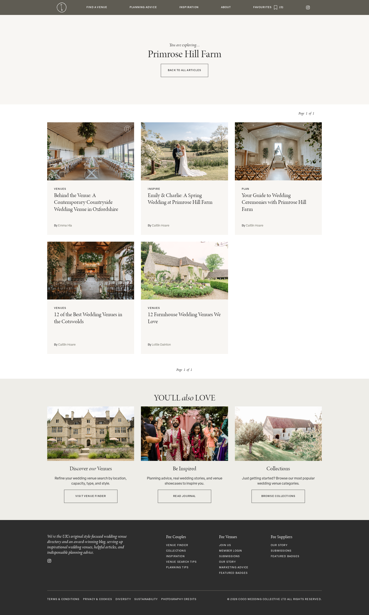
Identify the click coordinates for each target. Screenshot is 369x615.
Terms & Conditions (63, 599)
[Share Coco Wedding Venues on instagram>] (49, 561)
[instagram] (307, 7)
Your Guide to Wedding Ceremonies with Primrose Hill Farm (274, 202)
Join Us (225, 545)
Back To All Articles (184, 70)
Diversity (123, 599)
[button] (97, 7)
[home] (61, 7)
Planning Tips (177, 567)
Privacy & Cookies (97, 599)
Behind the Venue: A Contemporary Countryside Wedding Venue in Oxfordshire (86, 202)
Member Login (230, 551)
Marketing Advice (233, 567)
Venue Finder (177, 545)
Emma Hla (65, 225)
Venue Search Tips (181, 562)
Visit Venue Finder (90, 496)
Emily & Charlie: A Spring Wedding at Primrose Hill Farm (180, 198)
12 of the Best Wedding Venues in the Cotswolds (88, 318)
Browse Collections (278, 496)
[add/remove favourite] (127, 129)
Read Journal (184, 496)
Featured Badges (233, 573)
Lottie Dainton (161, 344)
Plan (245, 189)
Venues (60, 189)
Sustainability (146, 599)
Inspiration (175, 556)
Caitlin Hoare (160, 225)
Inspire (154, 189)
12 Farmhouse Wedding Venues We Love (184, 318)
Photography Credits (179, 599)
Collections (176, 551)
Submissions (229, 556)
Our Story (227, 562)
